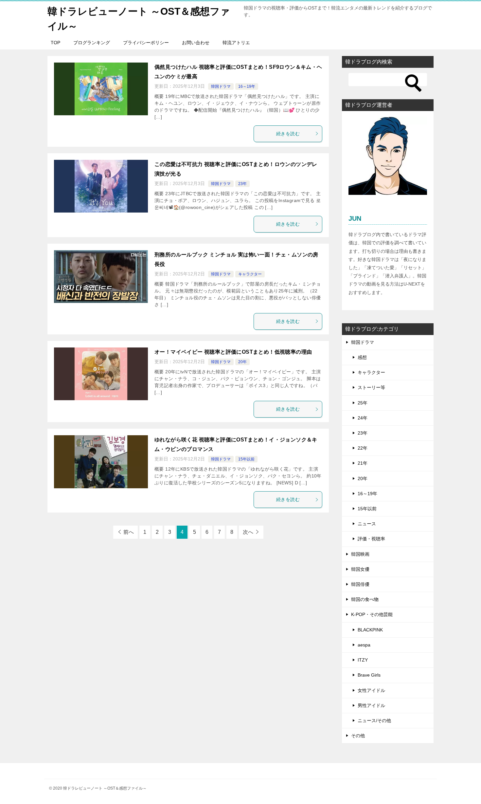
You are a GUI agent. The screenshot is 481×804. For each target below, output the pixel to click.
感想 (362, 357)
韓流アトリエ (236, 42)
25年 (362, 402)
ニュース (367, 523)
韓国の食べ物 (365, 599)
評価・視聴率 (371, 538)
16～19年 (246, 86)
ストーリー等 (371, 387)
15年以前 (246, 459)
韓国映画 (360, 554)
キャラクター (250, 274)
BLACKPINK (370, 629)
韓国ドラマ (221, 86)
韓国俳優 (360, 584)
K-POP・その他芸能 (372, 614)
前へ (128, 532)
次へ (248, 532)
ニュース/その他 (374, 720)
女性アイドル (371, 690)
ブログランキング (91, 42)
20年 (242, 362)
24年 (362, 418)
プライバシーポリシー (146, 42)
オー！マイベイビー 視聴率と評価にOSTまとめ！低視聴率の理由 (233, 352)
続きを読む (288, 133)
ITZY (363, 660)
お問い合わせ (195, 42)
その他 (358, 735)
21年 (362, 463)
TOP (55, 42)
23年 (242, 183)
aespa (364, 644)
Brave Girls (369, 675)
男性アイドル (371, 705)
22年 (362, 448)
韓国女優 (360, 569)
